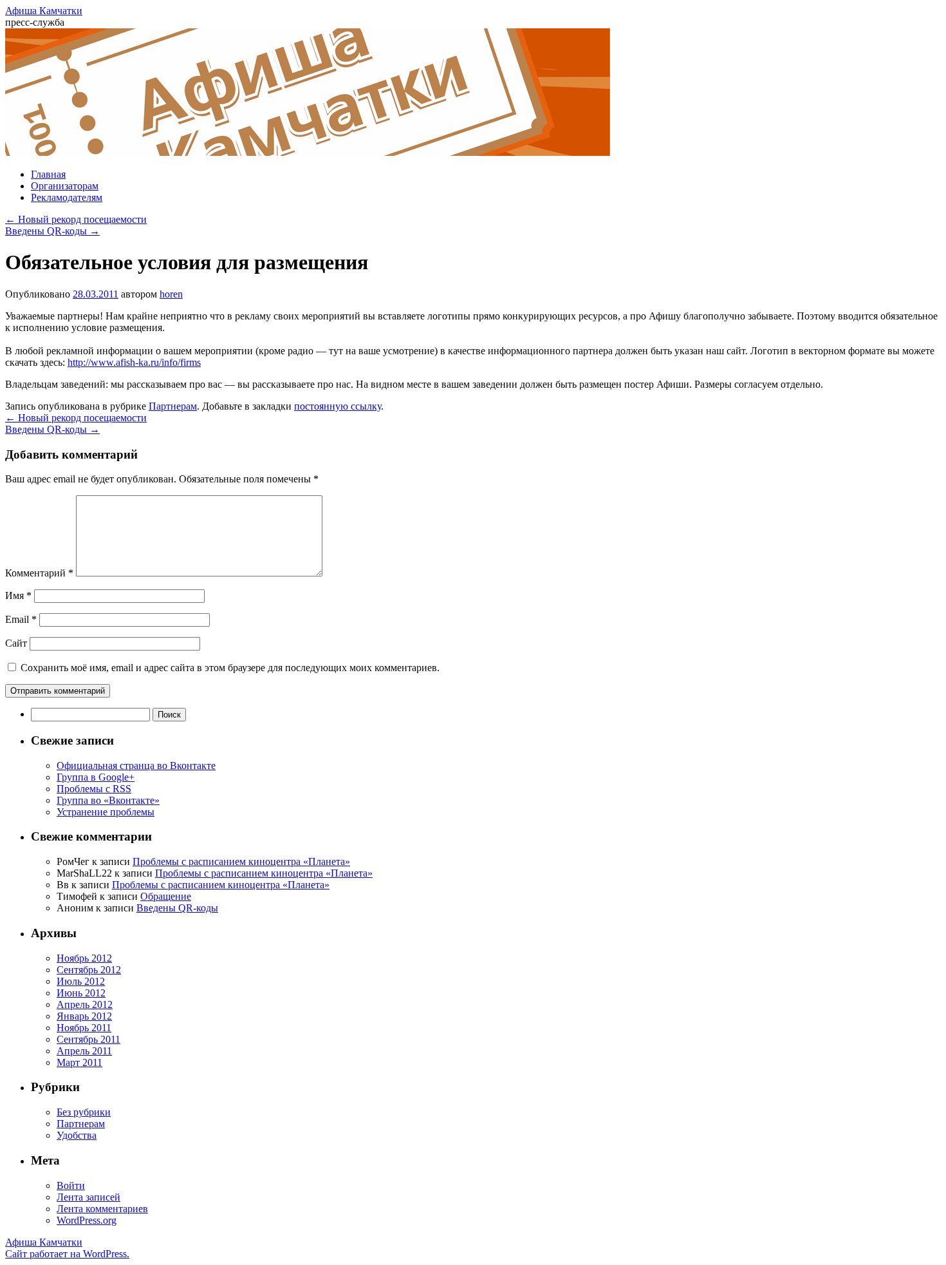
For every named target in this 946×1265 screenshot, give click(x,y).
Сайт (16, 643)
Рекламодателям (66, 197)
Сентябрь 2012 (89, 969)
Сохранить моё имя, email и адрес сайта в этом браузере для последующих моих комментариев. (230, 667)
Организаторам (64, 185)
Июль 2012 (81, 981)
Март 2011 (79, 1062)
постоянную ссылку (337, 406)
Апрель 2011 (84, 1050)
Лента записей (88, 1197)
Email (21, 619)
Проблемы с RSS (94, 788)
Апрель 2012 (85, 1004)
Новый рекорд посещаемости (76, 219)
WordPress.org (86, 1220)
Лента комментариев (102, 1208)
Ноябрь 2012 (84, 958)
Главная (48, 174)
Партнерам (173, 406)
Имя (18, 595)
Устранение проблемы (105, 811)
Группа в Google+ (95, 777)
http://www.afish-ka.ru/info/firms (134, 362)
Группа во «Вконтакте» (108, 800)
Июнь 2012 (81, 992)
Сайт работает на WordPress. (67, 1253)
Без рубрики (84, 1112)
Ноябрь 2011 (84, 1027)
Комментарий (39, 572)
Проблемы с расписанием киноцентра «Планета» (241, 861)
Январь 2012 (84, 1016)
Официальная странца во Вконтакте (136, 765)
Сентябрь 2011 (88, 1039)
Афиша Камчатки (43, 10)
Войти (71, 1185)
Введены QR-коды (52, 230)
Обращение (165, 896)
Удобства (77, 1135)
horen (171, 294)
